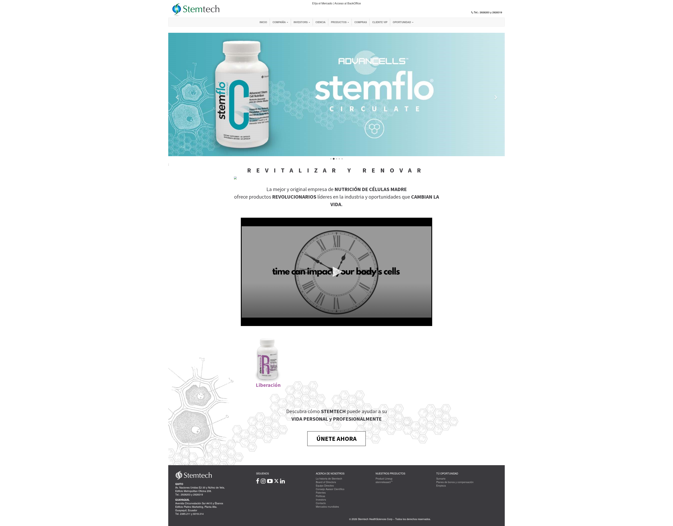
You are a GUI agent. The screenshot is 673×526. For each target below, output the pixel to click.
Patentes (321, 492)
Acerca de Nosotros (330, 473)
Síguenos (262, 473)
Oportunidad (402, 22)
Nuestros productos (390, 473)
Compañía (279, 22)
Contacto (321, 503)
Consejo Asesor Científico (330, 489)
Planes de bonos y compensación (455, 482)
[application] (336, 272)
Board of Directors (326, 482)
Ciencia (320, 22)
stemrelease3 (384, 482)
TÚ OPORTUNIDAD (447, 473)
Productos (339, 22)
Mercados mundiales (327, 506)
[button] (176, 96)
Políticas (320, 496)
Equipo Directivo (325, 485)
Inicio (263, 22)
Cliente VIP (379, 22)
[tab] (336, 3)
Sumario (441, 478)
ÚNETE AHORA (336, 439)
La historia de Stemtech (329, 478)
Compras (360, 22)
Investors (301, 22)
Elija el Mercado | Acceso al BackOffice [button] (336, 3)
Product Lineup (384, 478)
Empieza (441, 485)
